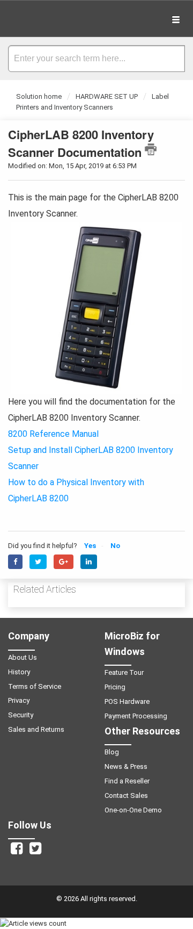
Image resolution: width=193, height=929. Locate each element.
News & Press (126, 766)
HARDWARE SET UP (107, 96)
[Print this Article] (151, 149)
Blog (112, 752)
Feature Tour (124, 672)
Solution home (39, 96)
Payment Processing (136, 716)
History (19, 672)
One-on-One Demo (133, 810)
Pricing (115, 687)
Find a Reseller (127, 781)
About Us (22, 657)
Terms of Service (34, 686)
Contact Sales (126, 795)
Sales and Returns (36, 729)
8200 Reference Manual (53, 434)
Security (20, 715)
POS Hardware (127, 701)
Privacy (18, 700)
